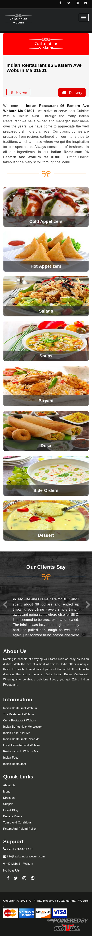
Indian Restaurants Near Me (21, 739)
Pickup (21, 92)
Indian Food (10, 757)
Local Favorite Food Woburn (21, 745)
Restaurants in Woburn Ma (20, 751)
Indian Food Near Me (16, 732)
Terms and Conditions (17, 822)
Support (8, 804)
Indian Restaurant (14, 763)
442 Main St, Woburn (19, 863)
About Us (9, 785)
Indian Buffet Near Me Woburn (22, 726)
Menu (6, 791)
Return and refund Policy (20, 828)
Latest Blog (10, 810)
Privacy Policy (12, 816)
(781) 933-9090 (19, 849)
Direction (9, 797)
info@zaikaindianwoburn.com (25, 856)
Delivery (75, 93)
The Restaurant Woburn (18, 714)
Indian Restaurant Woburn (20, 708)
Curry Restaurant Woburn (19, 720)
